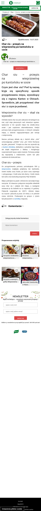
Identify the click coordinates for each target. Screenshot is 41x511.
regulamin (20, 504)
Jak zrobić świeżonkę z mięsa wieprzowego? (30, 283)
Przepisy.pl (6, 12)
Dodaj (34, 233)
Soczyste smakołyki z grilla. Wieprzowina (10, 280)
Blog (12, 12)
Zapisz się (20, 318)
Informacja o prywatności (20, 507)
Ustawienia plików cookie (12, 509)
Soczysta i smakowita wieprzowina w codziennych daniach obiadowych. (10, 256)
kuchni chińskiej (9, 147)
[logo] (15, 3)
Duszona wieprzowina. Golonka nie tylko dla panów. (29, 256)
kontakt (20, 501)
